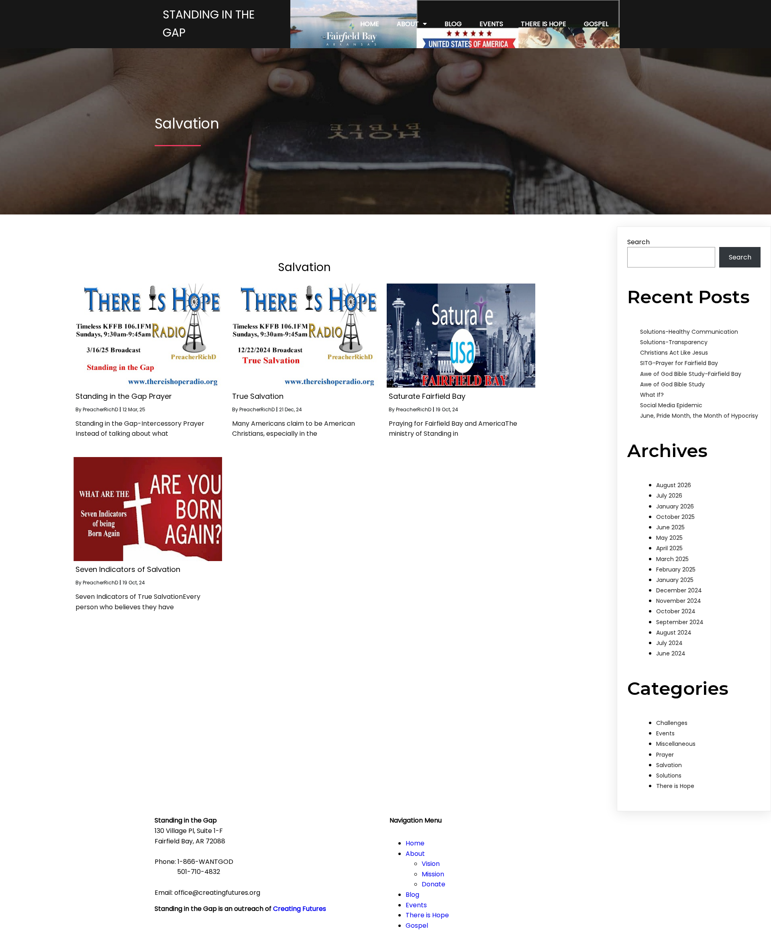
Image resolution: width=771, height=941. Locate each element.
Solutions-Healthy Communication (689, 332)
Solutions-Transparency (674, 342)
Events (665, 733)
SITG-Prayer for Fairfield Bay (679, 363)
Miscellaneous (676, 744)
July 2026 (669, 496)
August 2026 (673, 485)
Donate (433, 884)
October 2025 (675, 517)
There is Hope (675, 786)
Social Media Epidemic (671, 405)
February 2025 (676, 569)
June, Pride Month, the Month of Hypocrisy (699, 416)
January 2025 (674, 580)
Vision (431, 863)
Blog (412, 894)
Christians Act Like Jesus (674, 353)
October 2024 (676, 611)
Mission (433, 874)
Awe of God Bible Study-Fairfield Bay (690, 374)
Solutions (668, 776)
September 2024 (680, 622)
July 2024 (669, 643)
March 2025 (672, 559)
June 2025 (670, 527)
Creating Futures (299, 908)
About (415, 853)
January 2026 (675, 506)
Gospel (417, 925)
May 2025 (669, 538)
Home (415, 843)
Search (638, 242)
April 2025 (669, 548)
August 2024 (673, 633)
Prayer (665, 755)
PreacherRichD (100, 409)
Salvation (669, 765)
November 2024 (678, 601)
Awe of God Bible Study (672, 384)
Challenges (671, 723)
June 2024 (670, 653)
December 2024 (679, 590)
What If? (652, 395)
